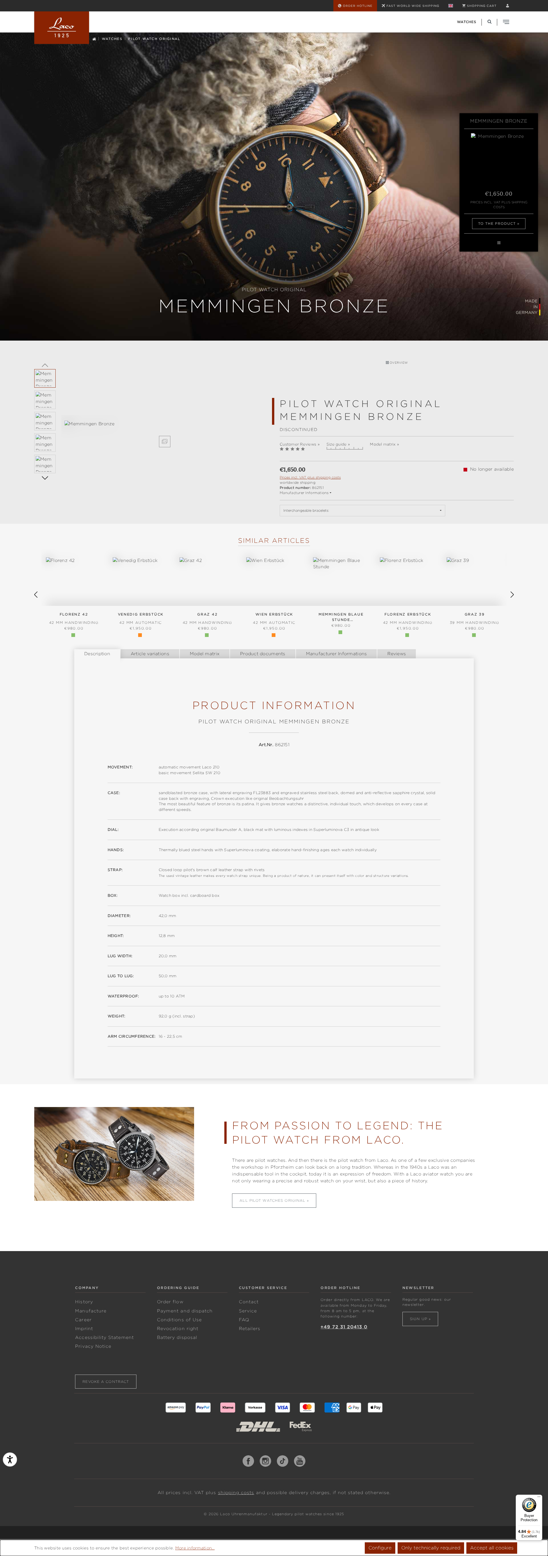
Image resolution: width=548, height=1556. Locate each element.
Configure (380, 1548)
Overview (398, 362)
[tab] (97, 653)
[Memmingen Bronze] (164, 424)
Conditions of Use (179, 1319)
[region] (151, 434)
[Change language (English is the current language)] (451, 5)
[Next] (45, 477)
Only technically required (430, 1548)
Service (248, 1311)
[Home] (94, 38)
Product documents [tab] (262, 653)
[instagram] (265, 1461)
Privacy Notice (93, 1346)
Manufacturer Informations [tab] (336, 653)
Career (83, 1319)
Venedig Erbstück (141, 618)
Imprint (84, 1328)
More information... (195, 1548)
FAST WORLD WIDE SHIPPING (412, 5)
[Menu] (538, 1498)
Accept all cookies (491, 1548)
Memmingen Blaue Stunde (341, 617)
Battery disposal (177, 1337)
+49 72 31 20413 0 (344, 1327)
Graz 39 (474, 618)
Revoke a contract (105, 1381)
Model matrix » (384, 444)
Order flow (170, 1301)
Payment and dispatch (185, 1311)
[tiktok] (282, 1461)
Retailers (250, 1328)
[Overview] (499, 243)
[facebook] (248, 1461)
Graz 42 (207, 618)
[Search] (489, 22)
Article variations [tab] (150, 653)
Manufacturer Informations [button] (304, 493)
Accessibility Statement (104, 1337)
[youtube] (299, 1461)
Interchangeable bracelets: (306, 510)
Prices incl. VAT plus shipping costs (498, 204)
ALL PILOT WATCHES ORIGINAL (272, 1200)
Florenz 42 (74, 618)
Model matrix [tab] (204, 653)
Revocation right (177, 1328)
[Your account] (507, 5)
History (84, 1301)
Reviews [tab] (396, 653)
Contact (249, 1301)
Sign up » (420, 1319)
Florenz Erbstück (408, 618)
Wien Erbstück (274, 618)
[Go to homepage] (61, 27)
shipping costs (236, 1492)
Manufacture (90, 1311)
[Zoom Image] (164, 441)
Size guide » (338, 444)
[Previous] (45, 365)
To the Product (497, 223)
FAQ (244, 1319)
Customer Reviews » (300, 444)
